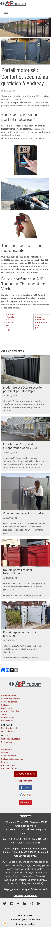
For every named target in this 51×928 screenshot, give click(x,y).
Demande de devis (25, 773)
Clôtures (5, 705)
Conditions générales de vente (25, 919)
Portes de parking (9, 756)
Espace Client (25, 781)
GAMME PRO (7, 749)
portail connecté (28, 339)
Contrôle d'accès (9, 768)
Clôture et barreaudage (12, 759)
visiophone (7, 344)
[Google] (25, 795)
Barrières (5, 762)
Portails (4, 752)
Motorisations (7, 717)
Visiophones (7, 720)
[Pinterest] (25, 802)
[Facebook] (25, 787)
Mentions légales (25, 915)
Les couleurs (7, 731)
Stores (4, 714)
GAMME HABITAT (9, 695)
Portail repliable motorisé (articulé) (19, 634)
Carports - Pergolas (10, 711)
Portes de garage (9, 702)
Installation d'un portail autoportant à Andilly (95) (20, 446)
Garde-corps (7, 708)
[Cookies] (4, 923)
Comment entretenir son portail (23, 513)
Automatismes (8, 765)
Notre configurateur (10, 739)
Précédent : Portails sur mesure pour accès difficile (10, 322)
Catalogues (6, 742)
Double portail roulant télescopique (17, 571)
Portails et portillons (10, 698)
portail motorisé (10, 339)
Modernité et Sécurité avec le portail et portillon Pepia (22, 389)
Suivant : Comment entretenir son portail (40, 322)
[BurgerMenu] (6, 12)
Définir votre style (9, 728)
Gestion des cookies (25, 924)
